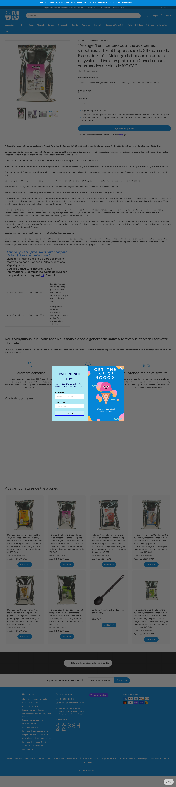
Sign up (69, 413)
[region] (88, 3)
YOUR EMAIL (60, 402)
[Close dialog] (122, 368)
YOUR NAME (60, 393)
